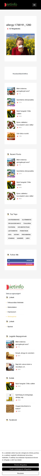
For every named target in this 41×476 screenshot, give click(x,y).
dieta (9, 234)
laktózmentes (12, 231)
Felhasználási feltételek (15, 302)
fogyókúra (11, 227)
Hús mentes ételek (23, 227)
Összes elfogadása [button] (20, 465)
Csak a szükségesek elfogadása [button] (20, 469)
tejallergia (27, 223)
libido (28, 238)
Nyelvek (10, 326)
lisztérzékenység (13, 219)
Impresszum (12, 312)
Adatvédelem (12, 307)
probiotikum (24, 231)
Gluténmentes (26, 219)
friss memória (26, 234)
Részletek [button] (20, 473)
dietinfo (16, 234)
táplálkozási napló (14, 223)
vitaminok (11, 238)
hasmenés (20, 238)
